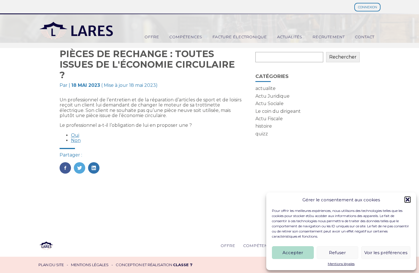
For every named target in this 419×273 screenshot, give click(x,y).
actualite (265, 88)
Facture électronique (239, 36)
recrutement (328, 36)
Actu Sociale (269, 103)
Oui (75, 135)
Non (76, 140)
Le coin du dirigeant (278, 111)
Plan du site (51, 265)
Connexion (367, 7)
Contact (364, 36)
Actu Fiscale (269, 118)
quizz (261, 133)
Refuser (337, 252)
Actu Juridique (272, 96)
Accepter (292, 252)
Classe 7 (182, 264)
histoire (263, 126)
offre (152, 36)
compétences (185, 36)
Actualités (289, 36)
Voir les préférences (385, 252)
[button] (407, 199)
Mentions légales (341, 264)
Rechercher (343, 57)
